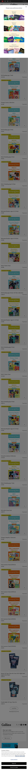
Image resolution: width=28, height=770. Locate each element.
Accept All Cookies (14, 767)
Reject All (14, 763)
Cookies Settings (14, 759)
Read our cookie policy (20, 756)
